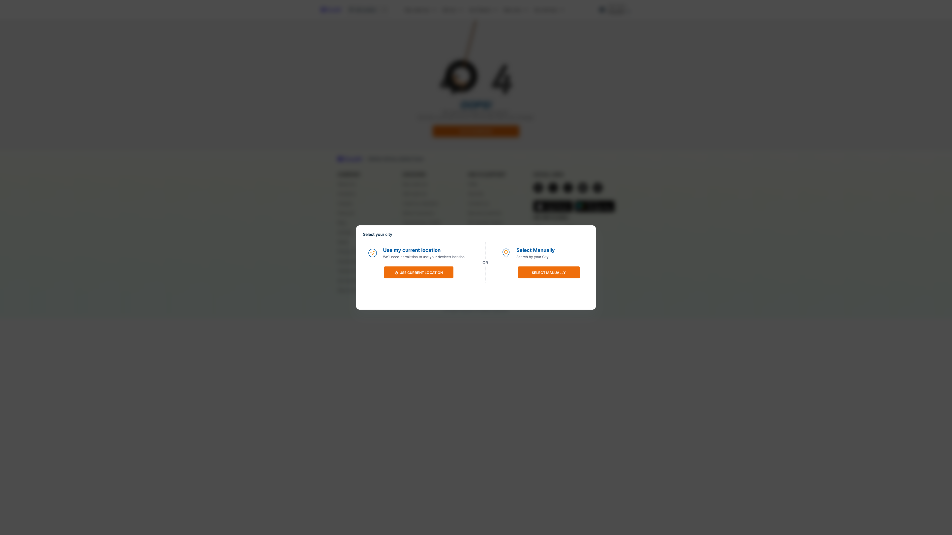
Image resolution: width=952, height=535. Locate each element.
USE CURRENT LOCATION (421, 272)
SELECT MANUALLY (549, 272)
